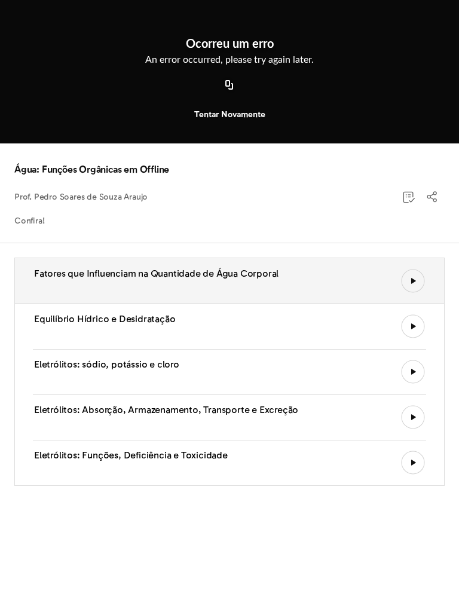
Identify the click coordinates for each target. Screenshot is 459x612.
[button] (433, 197)
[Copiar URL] (229, 85)
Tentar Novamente (229, 114)
